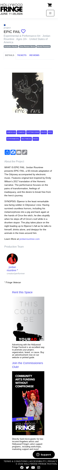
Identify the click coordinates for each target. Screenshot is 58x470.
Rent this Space (22, 292)
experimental (13, 139)
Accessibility (37, 461)
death (43, 132)
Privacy (52, 461)
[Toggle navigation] (50, 13)
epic (50, 132)
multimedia (26, 139)
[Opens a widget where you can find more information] (44, 455)
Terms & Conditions (16, 461)
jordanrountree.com (29, 239)
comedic (21, 132)
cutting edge (33, 132)
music (35, 139)
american (11, 132)
